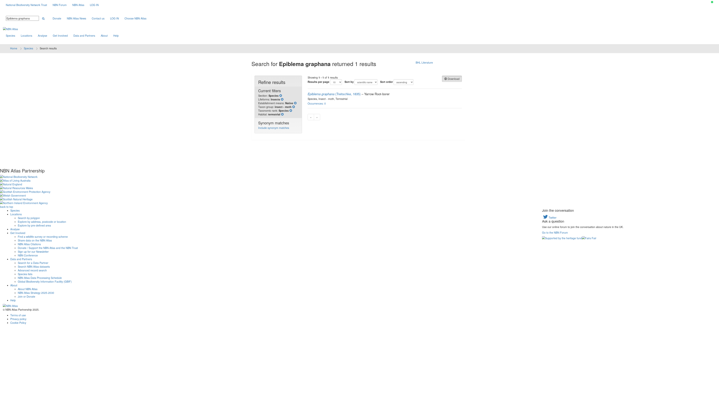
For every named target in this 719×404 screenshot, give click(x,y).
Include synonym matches (273, 128)
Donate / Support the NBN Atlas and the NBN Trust (48, 248)
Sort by (349, 82)
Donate (57, 18)
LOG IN (94, 5)
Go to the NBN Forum (555, 232)
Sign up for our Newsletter (33, 251)
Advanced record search (32, 270)
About (104, 35)
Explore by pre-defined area (34, 225)
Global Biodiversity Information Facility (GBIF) (45, 281)
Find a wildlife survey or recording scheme (43, 236)
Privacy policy (18, 319)
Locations (26, 35)
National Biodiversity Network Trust (26, 5)
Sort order (386, 82)
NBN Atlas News (76, 18)
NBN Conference (28, 255)
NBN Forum (60, 5)
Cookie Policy (18, 323)
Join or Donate (26, 296)
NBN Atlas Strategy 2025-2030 (36, 293)
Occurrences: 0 (317, 103)
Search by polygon (29, 218)
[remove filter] (280, 95)
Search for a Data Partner (33, 263)
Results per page (318, 82)
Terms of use (18, 315)
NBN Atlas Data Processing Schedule (40, 278)
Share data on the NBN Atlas (35, 240)
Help (116, 35)
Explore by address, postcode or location (42, 222)
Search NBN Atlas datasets (34, 266)
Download (453, 79)
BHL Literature (424, 62)
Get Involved (60, 35)
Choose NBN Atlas (135, 18)
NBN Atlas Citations (29, 244)
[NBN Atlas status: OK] (712, 2)
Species (10, 35)
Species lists (25, 274)
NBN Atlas (78, 5)
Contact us (98, 18)
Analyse (42, 35)
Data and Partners (84, 35)
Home (13, 48)
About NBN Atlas (27, 289)
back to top (6, 207)
